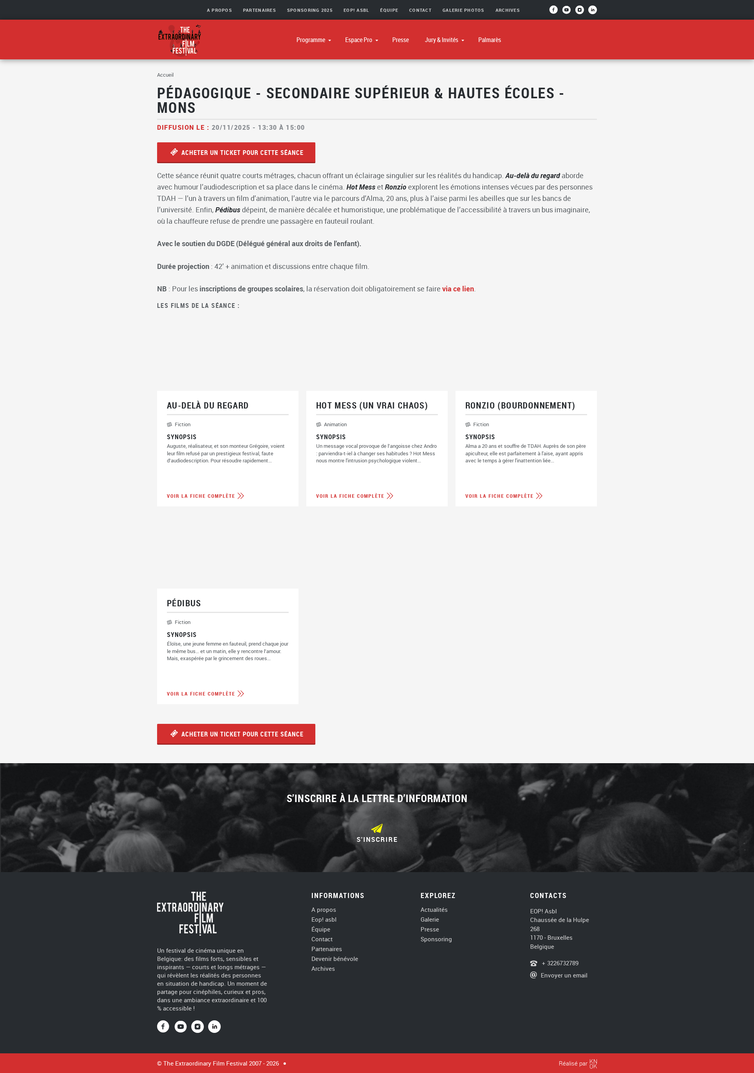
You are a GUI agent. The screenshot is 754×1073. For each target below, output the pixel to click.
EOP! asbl (356, 10)
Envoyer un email (564, 975)
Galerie (430, 919)
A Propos (219, 10)
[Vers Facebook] (165, 1027)
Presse (400, 39)
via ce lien (458, 288)
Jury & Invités (442, 39)
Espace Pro (359, 39)
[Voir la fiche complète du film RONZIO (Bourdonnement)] (526, 411)
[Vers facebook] (555, 12)
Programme (311, 39)
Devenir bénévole (334, 959)
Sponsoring (436, 939)
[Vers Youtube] (568, 12)
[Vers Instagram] (580, 12)
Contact (420, 10)
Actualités (434, 910)
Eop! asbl (324, 919)
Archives (508, 10)
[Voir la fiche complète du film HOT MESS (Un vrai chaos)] (377, 411)
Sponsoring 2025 (310, 10)
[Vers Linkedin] (214, 1027)
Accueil (165, 74)
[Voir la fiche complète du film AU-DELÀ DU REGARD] (227, 411)
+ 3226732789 (559, 963)
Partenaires (259, 10)
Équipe (389, 10)
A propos (323, 910)
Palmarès (489, 39)
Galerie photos (464, 10)
